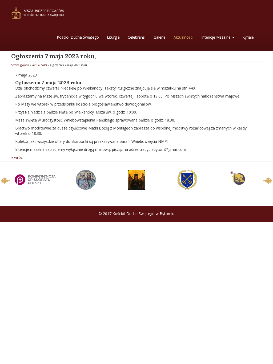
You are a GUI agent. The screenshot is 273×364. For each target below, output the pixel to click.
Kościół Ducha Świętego (78, 37)
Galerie (160, 37)
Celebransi (137, 37)
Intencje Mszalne (216, 37)
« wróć (17, 157)
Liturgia (113, 37)
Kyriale (248, 37)
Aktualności (183, 37)
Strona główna (20, 65)
